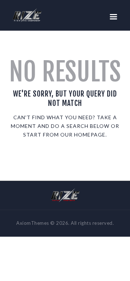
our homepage (82, 134)
